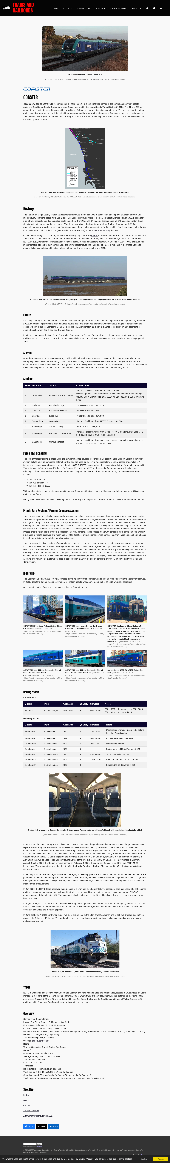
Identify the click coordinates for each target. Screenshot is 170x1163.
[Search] (154, 8)
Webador (144, 1155)
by (34, 1146)
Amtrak (94, 235)
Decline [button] (144, 1159)
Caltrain (27, 1105)
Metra (26, 1095)
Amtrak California (31, 1111)
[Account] (147, 8)
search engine (27, 1146)
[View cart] (161, 8)
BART (26, 1100)
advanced (39, 1146)
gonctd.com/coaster (41, 1041)
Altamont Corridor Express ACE (38, 1116)
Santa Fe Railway (102, 230)
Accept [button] (161, 1159)
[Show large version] (85, 48)
